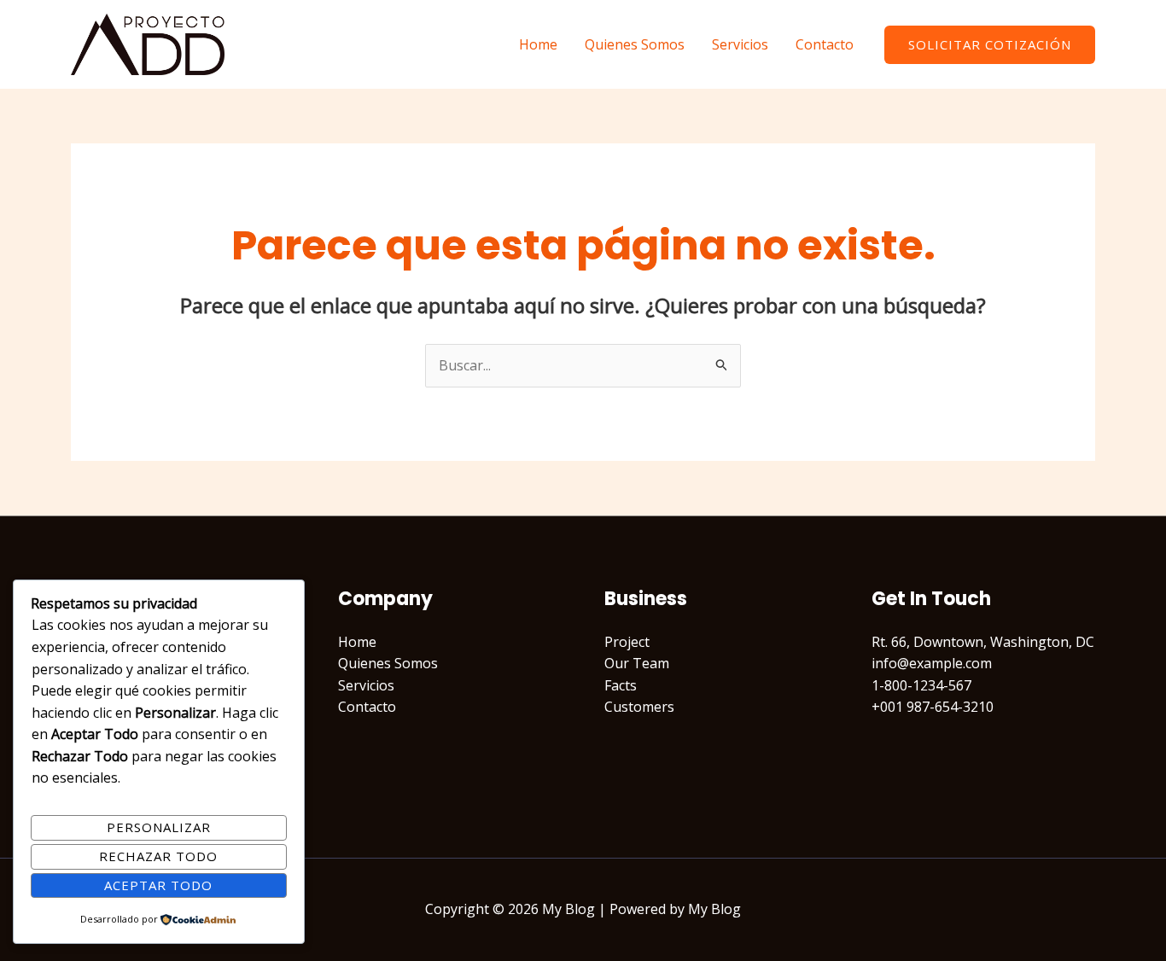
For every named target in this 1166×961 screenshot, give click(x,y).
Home (538, 44)
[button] (989, 45)
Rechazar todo (158, 856)
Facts (620, 685)
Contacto (825, 44)
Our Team (636, 663)
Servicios (740, 44)
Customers (639, 706)
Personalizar (159, 827)
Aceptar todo (158, 885)
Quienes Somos (635, 44)
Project (627, 641)
